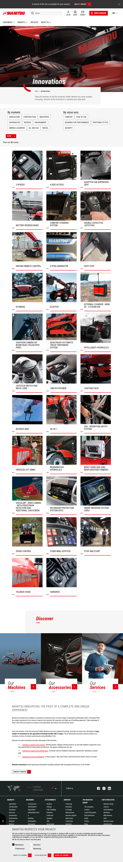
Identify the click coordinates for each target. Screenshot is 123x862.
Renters (11, 824)
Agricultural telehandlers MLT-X (33, 812)
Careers (106, 807)
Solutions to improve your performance (35, 751)
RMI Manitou (108, 815)
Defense (12, 821)
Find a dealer (100, 13)
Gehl (105, 818)
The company (88, 807)
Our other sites (108, 800)
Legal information (90, 812)
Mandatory (19, 845)
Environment (40, 122)
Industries (44, 117)
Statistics (36, 845)
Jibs (48, 821)
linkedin (108, 788)
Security (68, 128)
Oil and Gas (34, 128)
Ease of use (81, 117)
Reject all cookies (20, 855)
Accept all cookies (62, 855)
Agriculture (14, 117)
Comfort (69, 117)
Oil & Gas (12, 812)
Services (67, 800)
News (86, 824)
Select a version (80, 4)
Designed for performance (77, 122)
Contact (86, 810)
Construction (29, 117)
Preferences (20, 849)
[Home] (14, 13)
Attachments (50, 800)
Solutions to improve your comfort (33, 745)
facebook (97, 788)
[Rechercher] (32, 13)
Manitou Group (108, 804)
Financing (68, 804)
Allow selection (40, 855)
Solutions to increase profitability (33, 757)
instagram (102, 788)
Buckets (49, 804)
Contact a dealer (19, 772)
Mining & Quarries (17, 128)
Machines (30, 800)
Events (86, 821)
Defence (27, 122)
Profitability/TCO (100, 122)
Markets (10, 800)
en (53, 788)
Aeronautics (14, 122)
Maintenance (69, 812)
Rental (45, 128)
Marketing (37, 849)
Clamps (49, 807)
